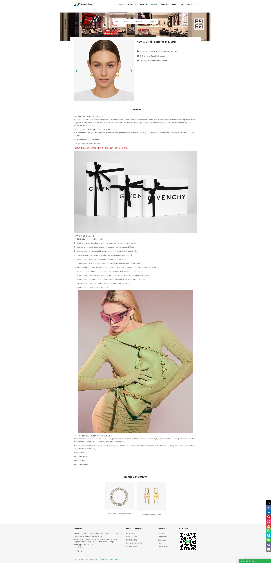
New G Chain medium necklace (119, 514)
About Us (143, 4)
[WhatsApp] (268, 530)
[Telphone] (268, 544)
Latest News (163, 546)
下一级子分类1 (152, 21)
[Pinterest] (268, 516)
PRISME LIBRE (131, 540)
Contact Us (191, 4)
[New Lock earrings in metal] (151, 496)
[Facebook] (268, 507)
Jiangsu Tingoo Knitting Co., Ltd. (110, 559)
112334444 (80, 548)
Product (130, 4)
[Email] (268, 549)
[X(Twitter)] (268, 502)
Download (165, 4)
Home (121, 4)
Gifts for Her (138, 21)
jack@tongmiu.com (85, 551)
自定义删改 (154, 4)
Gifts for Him (131, 537)
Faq (181, 4)
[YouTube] (268, 526)
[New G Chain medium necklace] (119, 495)
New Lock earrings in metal (151, 515)
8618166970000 (87, 545)
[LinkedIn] (268, 512)
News (174, 4)
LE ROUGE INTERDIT (134, 543)
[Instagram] (268, 521)
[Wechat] (268, 540)
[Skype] (268, 535)
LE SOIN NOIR (131, 546)
